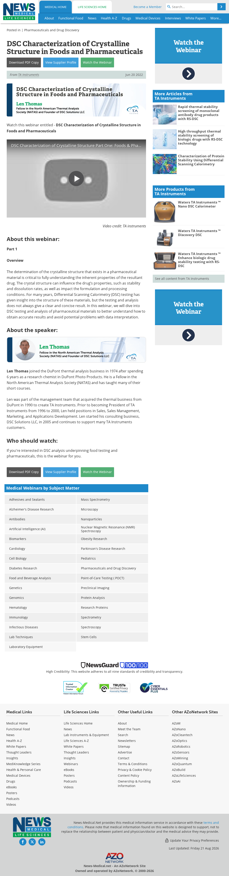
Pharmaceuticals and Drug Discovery (51, 30)
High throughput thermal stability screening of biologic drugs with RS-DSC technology (200, 137)
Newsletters (127, 741)
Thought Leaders (19, 752)
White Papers (16, 746)
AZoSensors (180, 752)
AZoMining (180, 758)
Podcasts (12, 799)
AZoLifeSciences (184, 775)
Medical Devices (18, 775)
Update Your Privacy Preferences (194, 840)
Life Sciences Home (92, 7)
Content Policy (128, 775)
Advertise (125, 752)
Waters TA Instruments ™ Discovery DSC (199, 232)
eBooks (11, 787)
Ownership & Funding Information (134, 783)
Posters (11, 793)
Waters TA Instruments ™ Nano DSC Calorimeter (199, 204)
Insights (12, 758)
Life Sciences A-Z (76, 741)
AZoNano (179, 729)
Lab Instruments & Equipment (86, 735)
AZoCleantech (182, 735)
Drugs (10, 781)
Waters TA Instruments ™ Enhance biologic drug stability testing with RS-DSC (199, 259)
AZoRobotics (181, 746)
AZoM (176, 723)
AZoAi (176, 781)
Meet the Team (129, 729)
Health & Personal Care (23, 770)
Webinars (71, 764)
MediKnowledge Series (23, 764)
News (10, 735)
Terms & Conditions (132, 764)
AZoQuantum (182, 764)
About (122, 723)
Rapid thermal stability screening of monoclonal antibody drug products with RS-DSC (198, 112)
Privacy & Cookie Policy (135, 770)
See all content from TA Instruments (182, 278)
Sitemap (124, 746)
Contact (123, 758)
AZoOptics (179, 741)
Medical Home (55, 7)
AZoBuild (178, 770)
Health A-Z (14, 741)
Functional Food (18, 729)
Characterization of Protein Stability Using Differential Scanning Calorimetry (201, 160)
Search (123, 735)
